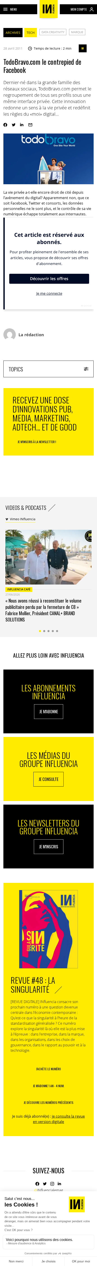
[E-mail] (30, 125)
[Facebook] (5, 125)
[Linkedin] (22, 125)
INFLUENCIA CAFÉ (18, 589)
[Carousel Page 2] (44, 631)
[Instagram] (52, 1184)
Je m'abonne (48, 711)
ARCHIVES (13, 32)
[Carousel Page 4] (53, 631)
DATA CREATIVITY (53, 32)
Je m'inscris (48, 846)
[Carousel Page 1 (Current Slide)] (40, 631)
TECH (31, 32)
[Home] (48, 9)
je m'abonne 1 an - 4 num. (48, 1085)
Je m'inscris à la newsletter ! (37, 441)
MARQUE (77, 32)
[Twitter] (14, 125)
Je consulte (48, 779)
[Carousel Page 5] (57, 631)
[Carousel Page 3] (49, 631)
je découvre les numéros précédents (48, 1102)
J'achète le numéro (48, 1068)
